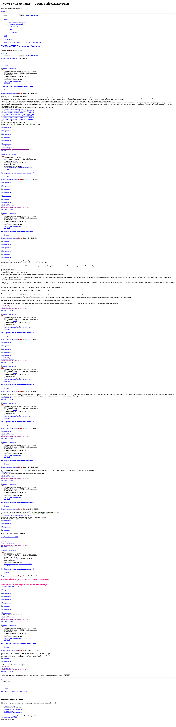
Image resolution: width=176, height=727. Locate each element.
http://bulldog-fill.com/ (7, 147)
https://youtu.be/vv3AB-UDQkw (10, 586)
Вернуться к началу (7, 150)
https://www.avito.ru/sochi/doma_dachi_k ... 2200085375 (17, 117)
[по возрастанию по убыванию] (58, 675)
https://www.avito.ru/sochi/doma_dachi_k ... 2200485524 (17, 116)
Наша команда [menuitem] (12, 32)
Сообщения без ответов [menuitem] (15, 24)
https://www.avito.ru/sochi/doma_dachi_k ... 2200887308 (17, 112)
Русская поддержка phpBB (9, 717)
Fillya (11, 50)
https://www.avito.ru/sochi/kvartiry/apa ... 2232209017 (16, 109)
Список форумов (9, 706)
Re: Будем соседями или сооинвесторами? (17, 173)
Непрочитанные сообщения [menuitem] (16, 23)
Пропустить (4, 11)
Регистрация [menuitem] (8, 39)
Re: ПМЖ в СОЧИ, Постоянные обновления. (19, 643)
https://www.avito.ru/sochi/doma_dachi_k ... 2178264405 (17, 119)
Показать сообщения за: (9, 675)
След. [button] (6, 65)
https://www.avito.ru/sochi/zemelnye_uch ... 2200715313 (17, 111)
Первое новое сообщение (9, 58)
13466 (15, 74)
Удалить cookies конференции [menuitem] (13, 709)
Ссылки (6, 19)
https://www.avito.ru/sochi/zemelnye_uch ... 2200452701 (17, 114)
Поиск (22, 15)
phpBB (15, 716)
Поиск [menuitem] (10, 29)
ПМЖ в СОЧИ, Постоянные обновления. (21, 46)
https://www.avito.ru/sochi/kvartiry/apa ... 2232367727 (16, 515)
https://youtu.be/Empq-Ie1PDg (9, 537)
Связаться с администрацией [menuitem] (13, 712)
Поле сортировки (34, 675)
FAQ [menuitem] (5, 36)
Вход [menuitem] (6, 37)
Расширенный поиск (31, 15)
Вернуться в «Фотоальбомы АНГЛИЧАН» (14, 691)
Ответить (4, 53)
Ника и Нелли (18, 50)
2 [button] (4, 63)
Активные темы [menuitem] (13, 26)
